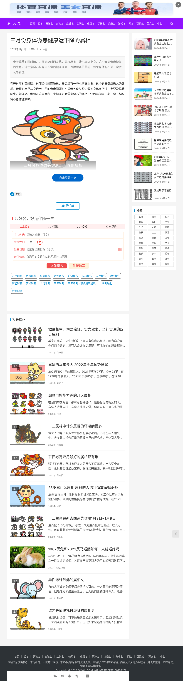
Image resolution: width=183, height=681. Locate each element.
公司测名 (45, 283)
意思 (141, 238)
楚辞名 (101, 23)
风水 (167, 264)
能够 (141, 253)
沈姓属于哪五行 (163, 190)
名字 (167, 222)
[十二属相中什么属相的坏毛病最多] (27, 434)
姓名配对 (17, 290)
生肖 (45, 49)
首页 (32, 23)
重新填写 (78, 266)
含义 (141, 227)
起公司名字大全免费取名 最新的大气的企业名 (163, 127)
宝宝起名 (59, 283)
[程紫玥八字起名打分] (143, 77)
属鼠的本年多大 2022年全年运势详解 (78, 365)
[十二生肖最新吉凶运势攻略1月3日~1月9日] (27, 526)
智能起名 (17, 283)
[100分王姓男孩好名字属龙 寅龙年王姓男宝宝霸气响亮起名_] (143, 110)
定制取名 (59, 275)
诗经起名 (115, 275)
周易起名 (87, 275)
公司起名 (45, 275)
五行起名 (101, 275)
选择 (141, 264)
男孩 (141, 248)
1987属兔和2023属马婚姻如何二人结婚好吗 (83, 549)
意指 (154, 238)
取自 (154, 222)
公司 (167, 216)
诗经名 (111, 23)
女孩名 (59, 23)
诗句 (167, 253)
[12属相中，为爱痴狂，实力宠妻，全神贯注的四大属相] (27, 337)
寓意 (167, 232)
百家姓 (140, 23)
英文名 (150, 23)
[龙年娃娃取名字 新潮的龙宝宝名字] (143, 94)
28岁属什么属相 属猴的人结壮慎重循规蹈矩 (83, 488)
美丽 (154, 248)
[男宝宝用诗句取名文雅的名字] (143, 144)
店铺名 (70, 23)
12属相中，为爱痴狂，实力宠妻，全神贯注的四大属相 (85, 332)
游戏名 (122, 23)
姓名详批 (107, 283)
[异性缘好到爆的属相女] (27, 588)
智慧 (141, 243)
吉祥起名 (31, 283)
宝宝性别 (19, 242)
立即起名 (56, 266)
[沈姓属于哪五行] (143, 194)
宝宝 (154, 232)
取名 (141, 222)
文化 (167, 238)
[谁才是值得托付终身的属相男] (27, 619)
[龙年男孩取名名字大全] (143, 60)
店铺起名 (31, 275)
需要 (154, 264)
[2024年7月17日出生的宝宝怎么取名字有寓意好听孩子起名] (143, 160)
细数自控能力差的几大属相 (69, 395)
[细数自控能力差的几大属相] (27, 403)
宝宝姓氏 (19, 234)
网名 (130, 23)
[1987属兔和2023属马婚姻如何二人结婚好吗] (27, 557)
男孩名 (49, 23)
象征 (141, 259)
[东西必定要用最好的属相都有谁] (27, 465)
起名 (40, 23)
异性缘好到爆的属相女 (66, 580)
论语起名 (73, 275)
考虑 (167, 248)
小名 (159, 23)
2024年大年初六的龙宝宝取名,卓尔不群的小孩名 (163, 43)
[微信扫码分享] (55, 676)
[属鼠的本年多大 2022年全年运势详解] (27, 373)
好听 (167, 227)
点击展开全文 (67, 178)
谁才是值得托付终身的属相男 (71, 610)
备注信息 (19, 256)
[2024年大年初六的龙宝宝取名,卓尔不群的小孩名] (143, 43)
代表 (154, 216)
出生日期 (19, 249)
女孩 (154, 227)
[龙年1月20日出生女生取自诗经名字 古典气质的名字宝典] (143, 177)
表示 (154, 253)
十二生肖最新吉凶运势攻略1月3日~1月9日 (82, 518)
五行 (141, 216)
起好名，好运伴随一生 (34, 218)
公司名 (80, 23)
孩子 (141, 232)
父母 (154, 243)
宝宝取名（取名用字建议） (83, 283)
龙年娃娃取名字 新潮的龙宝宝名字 (163, 94)
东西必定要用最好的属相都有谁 (73, 457)
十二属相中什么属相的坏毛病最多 (75, 426)
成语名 (91, 23)
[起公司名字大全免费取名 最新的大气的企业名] (143, 127)
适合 (167, 259)
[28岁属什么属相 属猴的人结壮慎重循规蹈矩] (27, 496)
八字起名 (17, 275)
